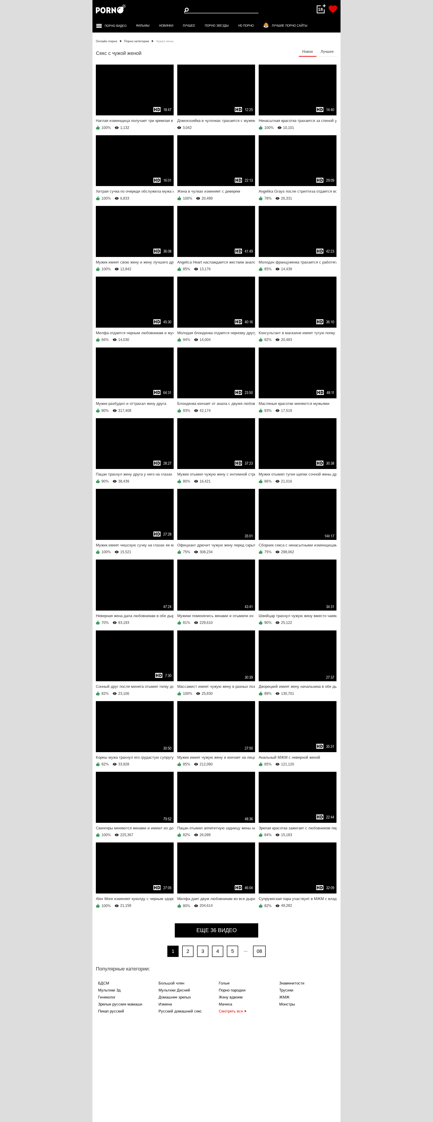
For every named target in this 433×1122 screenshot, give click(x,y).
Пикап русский (111, 1011)
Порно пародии (232, 990)
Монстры (287, 1004)
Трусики (286, 990)
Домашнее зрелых (175, 997)
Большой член (171, 983)
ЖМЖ (284, 997)
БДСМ (103, 983)
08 (259, 951)
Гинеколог (106, 997)
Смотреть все (231, 1011)
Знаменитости (291, 983)
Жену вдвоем (231, 997)
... (246, 950)
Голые (224, 983)
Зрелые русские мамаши (120, 1004)
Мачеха (225, 1004)
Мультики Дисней (174, 990)
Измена (165, 1004)
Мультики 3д (109, 990)
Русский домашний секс (180, 1011)
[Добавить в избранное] (333, 9)
